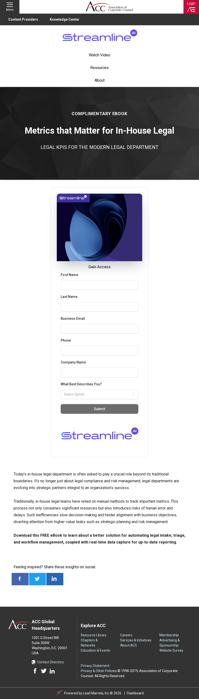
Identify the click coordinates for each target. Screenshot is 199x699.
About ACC (128, 645)
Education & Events (95, 650)
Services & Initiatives (135, 640)
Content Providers (23, 19)
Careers (126, 635)
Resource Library (94, 635)
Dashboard (135, 693)
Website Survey (171, 650)
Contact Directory (50, 662)
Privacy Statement (95, 666)
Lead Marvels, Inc (96, 693)
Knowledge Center (64, 19)
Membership (169, 635)
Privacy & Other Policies (99, 671)
